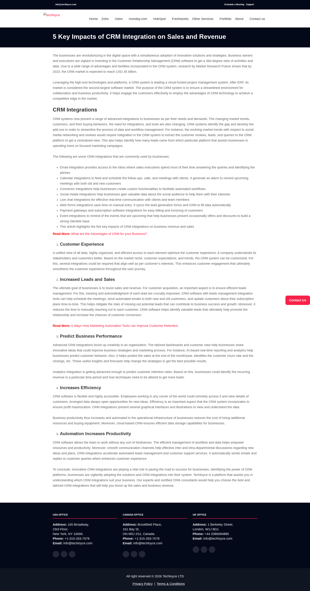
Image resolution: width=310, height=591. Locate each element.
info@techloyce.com (65, 4)
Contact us (257, 19)
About (239, 19)
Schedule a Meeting (234, 4)
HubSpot (160, 19)
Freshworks (180, 19)
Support (250, 4)
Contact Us (297, 300)
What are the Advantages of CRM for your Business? (109, 234)
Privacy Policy (143, 584)
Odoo (119, 19)
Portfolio (225, 19)
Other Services (203, 19)
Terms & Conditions (171, 584)
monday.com (138, 19)
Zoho (105, 19)
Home (93, 19)
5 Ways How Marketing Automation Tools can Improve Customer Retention (124, 326)
